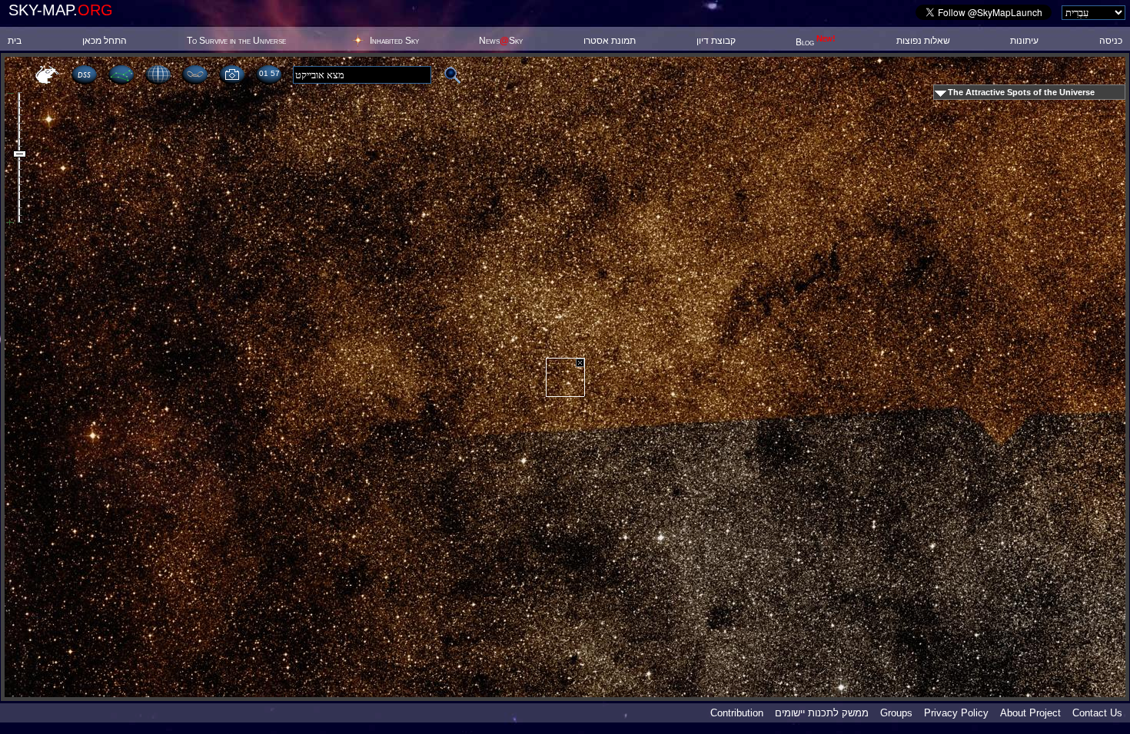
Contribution (736, 713)
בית (15, 40)
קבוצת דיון (716, 40)
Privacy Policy (956, 713)
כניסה (1110, 40)
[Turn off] (580, 363)
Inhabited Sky (394, 40)
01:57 (269, 73)
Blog (816, 42)
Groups (896, 713)
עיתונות (1024, 40)
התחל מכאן (104, 40)
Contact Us (1097, 713)
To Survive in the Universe (236, 40)
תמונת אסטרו (609, 40)
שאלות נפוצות (923, 40)
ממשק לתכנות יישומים (822, 713)
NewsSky (501, 40)
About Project (1030, 713)
